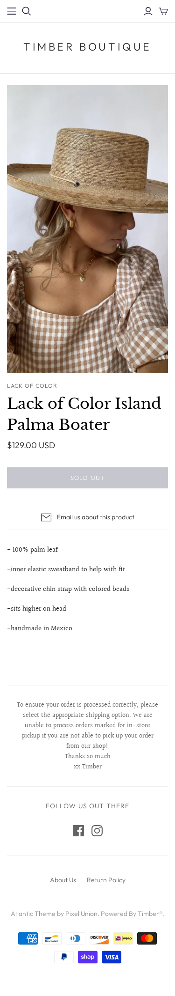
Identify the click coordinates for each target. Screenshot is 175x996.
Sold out (87, 477)
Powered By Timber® (132, 913)
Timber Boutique (87, 46)
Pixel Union (81, 913)
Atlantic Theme (33, 913)
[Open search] (26, 11)
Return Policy (106, 880)
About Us (63, 880)
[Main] (11, 11)
